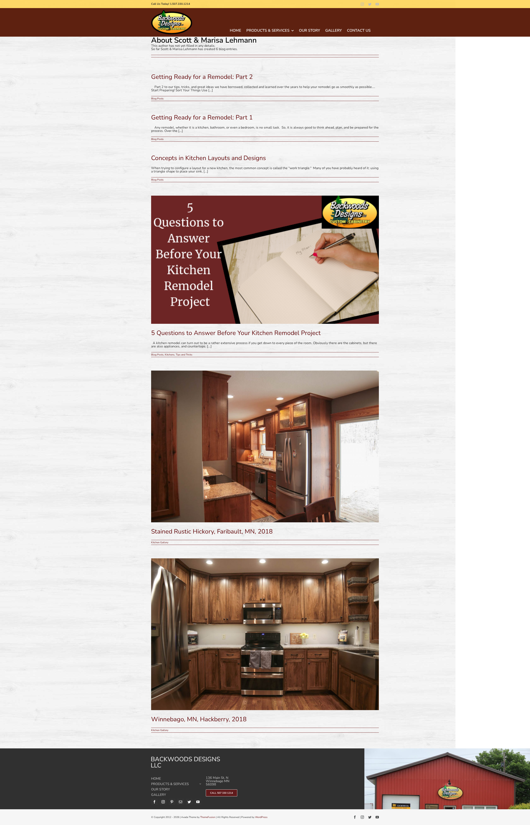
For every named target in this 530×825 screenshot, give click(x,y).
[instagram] (362, 4)
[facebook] (154, 802)
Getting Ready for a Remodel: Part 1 (202, 117)
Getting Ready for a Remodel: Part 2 (202, 77)
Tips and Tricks (184, 354)
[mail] (180, 802)
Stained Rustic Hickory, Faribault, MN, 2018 (212, 531)
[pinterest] (172, 802)
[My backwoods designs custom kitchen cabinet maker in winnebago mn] (171, 12)
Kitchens (170, 354)
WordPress (261, 817)
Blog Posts (157, 98)
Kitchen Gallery (159, 542)
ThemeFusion (207, 817)
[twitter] (369, 4)
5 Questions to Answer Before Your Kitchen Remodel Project (236, 333)
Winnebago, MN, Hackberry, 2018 (199, 719)
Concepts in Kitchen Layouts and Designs (208, 158)
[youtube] (377, 4)
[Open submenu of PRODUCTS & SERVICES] (200, 785)
